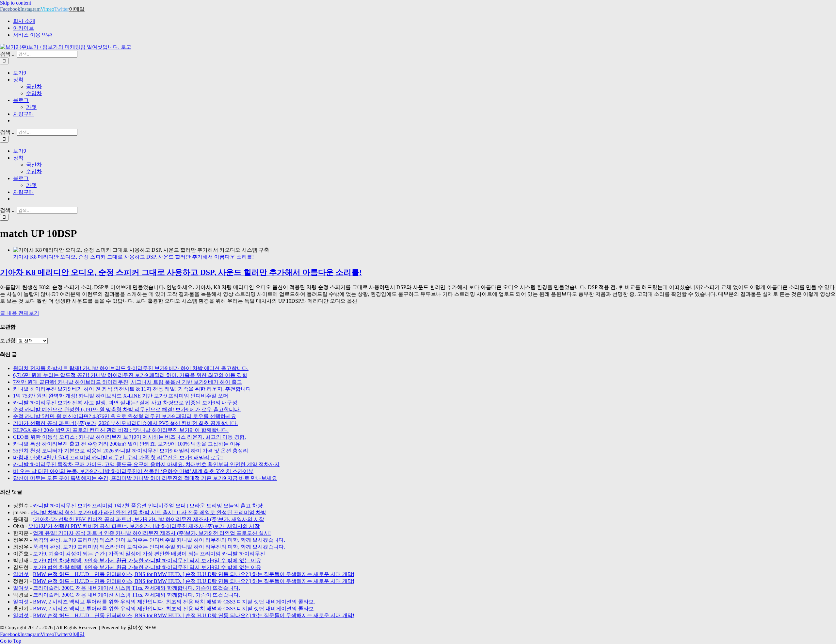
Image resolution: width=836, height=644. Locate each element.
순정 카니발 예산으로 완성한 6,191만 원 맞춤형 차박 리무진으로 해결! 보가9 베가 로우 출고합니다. (127, 409)
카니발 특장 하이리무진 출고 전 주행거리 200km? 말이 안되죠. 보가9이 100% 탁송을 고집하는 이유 (126, 444)
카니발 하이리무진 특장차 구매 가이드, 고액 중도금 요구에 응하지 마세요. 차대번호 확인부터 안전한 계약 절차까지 (146, 464)
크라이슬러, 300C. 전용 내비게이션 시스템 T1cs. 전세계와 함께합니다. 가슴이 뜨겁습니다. (136, 588)
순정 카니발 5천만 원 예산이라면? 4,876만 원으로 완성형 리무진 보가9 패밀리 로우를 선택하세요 (124, 416)
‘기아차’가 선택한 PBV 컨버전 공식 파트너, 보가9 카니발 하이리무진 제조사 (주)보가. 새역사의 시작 (148, 519)
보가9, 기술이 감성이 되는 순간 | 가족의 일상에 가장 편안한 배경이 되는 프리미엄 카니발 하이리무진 (149, 553)
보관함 (8, 340)
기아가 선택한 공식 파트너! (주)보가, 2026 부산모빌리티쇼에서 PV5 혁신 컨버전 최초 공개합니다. (125, 423)
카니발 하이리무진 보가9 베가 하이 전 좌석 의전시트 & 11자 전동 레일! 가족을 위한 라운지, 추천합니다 (132, 389)
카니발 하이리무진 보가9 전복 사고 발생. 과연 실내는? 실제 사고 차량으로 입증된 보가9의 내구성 (125, 402)
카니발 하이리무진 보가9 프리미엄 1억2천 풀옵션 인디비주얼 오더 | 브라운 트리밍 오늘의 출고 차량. (148, 505)
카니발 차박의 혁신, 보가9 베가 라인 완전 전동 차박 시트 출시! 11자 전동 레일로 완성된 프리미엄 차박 (148, 512)
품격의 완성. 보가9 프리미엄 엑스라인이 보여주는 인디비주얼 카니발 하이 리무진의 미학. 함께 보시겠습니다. (159, 540)
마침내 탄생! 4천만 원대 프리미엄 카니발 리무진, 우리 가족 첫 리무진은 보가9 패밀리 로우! (118, 457)
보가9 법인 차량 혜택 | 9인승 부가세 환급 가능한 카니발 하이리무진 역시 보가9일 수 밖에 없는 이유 (147, 560)
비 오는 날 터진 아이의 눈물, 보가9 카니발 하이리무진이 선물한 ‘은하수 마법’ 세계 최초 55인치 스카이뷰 (133, 471)
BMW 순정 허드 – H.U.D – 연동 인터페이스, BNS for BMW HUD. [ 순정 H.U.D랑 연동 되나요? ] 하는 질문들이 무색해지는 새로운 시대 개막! (193, 574)
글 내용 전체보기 (19, 313)
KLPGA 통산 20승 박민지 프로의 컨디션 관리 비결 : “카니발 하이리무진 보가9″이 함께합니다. (121, 430)
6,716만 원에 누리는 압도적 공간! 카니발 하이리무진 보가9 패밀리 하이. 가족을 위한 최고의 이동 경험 (130, 375)
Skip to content (15, 3)
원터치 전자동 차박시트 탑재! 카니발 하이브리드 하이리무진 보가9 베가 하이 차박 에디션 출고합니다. (131, 368)
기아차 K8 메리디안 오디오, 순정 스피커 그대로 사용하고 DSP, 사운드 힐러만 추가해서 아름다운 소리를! (133, 257)
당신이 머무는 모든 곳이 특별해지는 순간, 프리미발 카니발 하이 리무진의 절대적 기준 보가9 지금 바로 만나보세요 (145, 478)
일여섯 (21, 574)
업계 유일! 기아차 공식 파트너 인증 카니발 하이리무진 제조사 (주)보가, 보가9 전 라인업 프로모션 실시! (152, 533)
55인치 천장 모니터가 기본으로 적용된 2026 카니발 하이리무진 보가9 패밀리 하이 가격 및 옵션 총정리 (130, 450)
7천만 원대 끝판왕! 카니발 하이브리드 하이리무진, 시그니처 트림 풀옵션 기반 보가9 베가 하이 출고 (127, 382)
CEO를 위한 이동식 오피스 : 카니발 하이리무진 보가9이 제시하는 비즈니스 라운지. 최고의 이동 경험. (129, 437)
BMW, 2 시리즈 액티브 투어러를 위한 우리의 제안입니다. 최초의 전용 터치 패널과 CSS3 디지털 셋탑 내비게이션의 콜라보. (174, 601)
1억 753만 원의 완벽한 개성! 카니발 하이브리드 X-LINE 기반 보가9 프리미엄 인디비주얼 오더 (120, 395)
